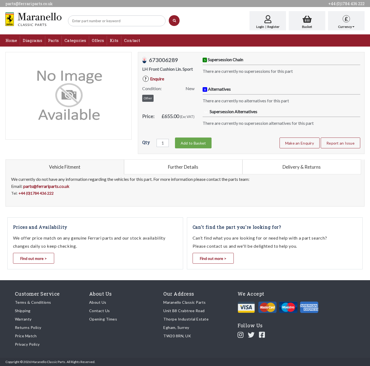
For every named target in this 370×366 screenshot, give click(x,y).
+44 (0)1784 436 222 (346, 3)
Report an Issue (340, 143)
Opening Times (103, 319)
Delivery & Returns (302, 167)
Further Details (183, 167)
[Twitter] (251, 335)
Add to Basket (193, 143)
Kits (114, 40)
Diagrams (32, 40)
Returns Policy (28, 327)
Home (11, 40)
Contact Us (99, 310)
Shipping (23, 310)
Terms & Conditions (33, 302)
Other (148, 98)
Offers (98, 40)
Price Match (26, 336)
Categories (75, 40)
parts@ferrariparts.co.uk (29, 3)
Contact (132, 40)
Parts (53, 40)
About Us (97, 302)
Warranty (23, 319)
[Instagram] (241, 335)
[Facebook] (262, 335)
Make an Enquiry (299, 143)
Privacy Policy (27, 344)
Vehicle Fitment (64, 167)
